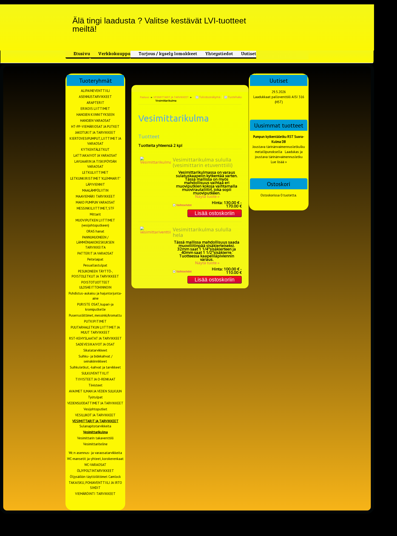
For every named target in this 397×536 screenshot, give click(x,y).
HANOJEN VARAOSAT (95, 120)
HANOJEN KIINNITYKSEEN (95, 114)
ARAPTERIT (95, 102)
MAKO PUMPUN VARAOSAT (95, 202)
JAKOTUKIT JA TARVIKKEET (95, 132)
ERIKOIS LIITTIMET (95, 108)
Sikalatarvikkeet (95, 350)
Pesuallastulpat (95, 265)
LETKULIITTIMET (95, 172)
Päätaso (144, 97)
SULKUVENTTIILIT (95, 373)
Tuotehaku (234, 97)
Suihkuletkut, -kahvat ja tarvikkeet (95, 367)
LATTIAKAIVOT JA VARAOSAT (95, 155)
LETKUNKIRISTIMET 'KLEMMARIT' (95, 178)
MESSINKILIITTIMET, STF (95, 208)
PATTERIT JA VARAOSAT (95, 253)
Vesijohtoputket (95, 409)
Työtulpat (95, 397)
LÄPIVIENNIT (95, 184)
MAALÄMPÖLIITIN (95, 190)
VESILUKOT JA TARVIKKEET (95, 415)
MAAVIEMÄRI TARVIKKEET (95, 196)
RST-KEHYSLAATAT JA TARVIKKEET (95, 338)
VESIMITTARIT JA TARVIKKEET (171, 97)
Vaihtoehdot (184, 205)
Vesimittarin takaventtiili (95, 438)
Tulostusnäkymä (209, 97)
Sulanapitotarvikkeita (95, 426)
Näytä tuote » (207, 196)
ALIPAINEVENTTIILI (95, 90)
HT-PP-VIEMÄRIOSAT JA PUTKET (95, 126)
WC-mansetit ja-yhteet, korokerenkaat (95, 459)
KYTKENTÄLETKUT (95, 149)
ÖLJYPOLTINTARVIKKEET (95, 470)
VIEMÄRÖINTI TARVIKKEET (95, 493)
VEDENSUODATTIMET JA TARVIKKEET (95, 403)
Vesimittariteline (95, 444)
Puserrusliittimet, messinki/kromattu (95, 315)
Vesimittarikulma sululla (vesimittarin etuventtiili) (203, 162)
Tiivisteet (95, 385)
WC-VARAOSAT (95, 464)
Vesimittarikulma (95, 432)
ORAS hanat (95, 231)
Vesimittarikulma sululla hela (202, 232)
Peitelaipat (95, 259)
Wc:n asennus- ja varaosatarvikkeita (95, 453)
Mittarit (95, 214)
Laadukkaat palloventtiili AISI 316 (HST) (278, 99)
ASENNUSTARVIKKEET (95, 96)
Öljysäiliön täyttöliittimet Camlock (95, 476)
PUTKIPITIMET (95, 321)
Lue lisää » (279, 162)
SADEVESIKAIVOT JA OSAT (95, 344)
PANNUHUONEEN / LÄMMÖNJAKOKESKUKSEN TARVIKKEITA (95, 242)
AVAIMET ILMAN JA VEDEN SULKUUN (95, 391)
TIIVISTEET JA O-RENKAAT (95, 379)
